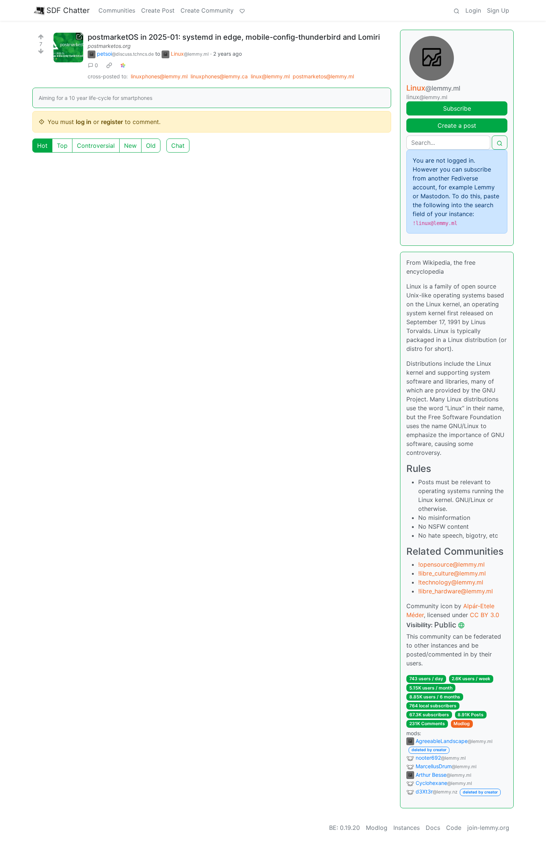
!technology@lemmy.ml (450, 582)
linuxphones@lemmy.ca (219, 76)
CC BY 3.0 (484, 615)
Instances (406, 827)
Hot (42, 145)
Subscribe (457, 108)
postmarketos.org (109, 46)
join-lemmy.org (488, 827)
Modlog (462, 723)
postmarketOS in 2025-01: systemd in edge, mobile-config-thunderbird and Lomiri (234, 37)
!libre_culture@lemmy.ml (452, 573)
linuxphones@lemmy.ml (159, 76)
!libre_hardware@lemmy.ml (455, 591)
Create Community (207, 10)
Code (453, 827)
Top (62, 145)
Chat (178, 145)
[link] (109, 65)
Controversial (96, 145)
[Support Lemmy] (242, 10)
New (130, 145)
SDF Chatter (68, 10)
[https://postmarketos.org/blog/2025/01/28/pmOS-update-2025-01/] (68, 47)
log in (83, 122)
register (112, 122)
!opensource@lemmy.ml (451, 564)
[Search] (456, 10)
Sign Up (498, 10)
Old (151, 145)
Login (473, 10)
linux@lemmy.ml (270, 76)
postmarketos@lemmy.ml (323, 76)
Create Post (158, 10)
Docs (433, 827)
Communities (116, 10)
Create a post (457, 125)
